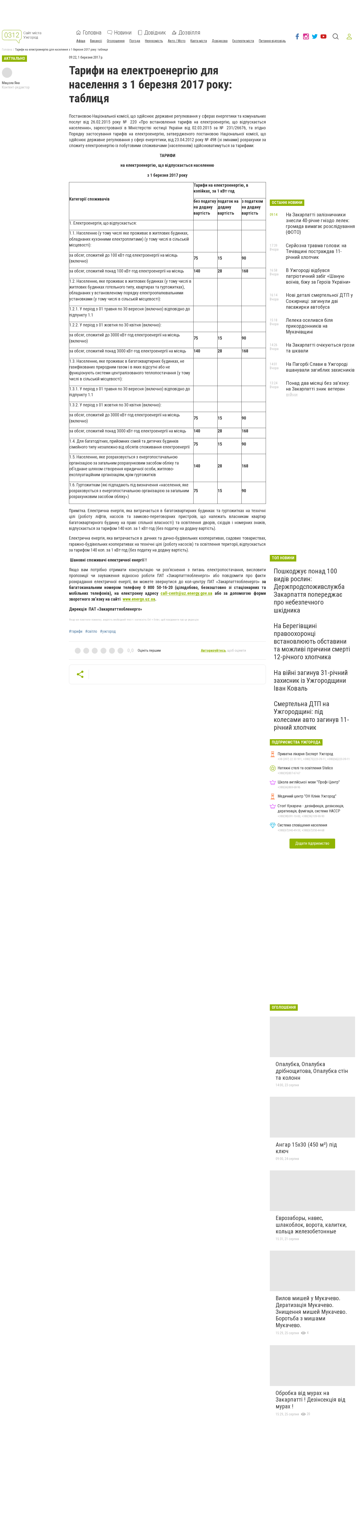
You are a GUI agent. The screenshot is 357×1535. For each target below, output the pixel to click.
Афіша (80, 41)
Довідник (155, 32)
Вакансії (96, 41)
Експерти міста (243, 41)
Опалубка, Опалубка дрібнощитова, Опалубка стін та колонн (312, 1071)
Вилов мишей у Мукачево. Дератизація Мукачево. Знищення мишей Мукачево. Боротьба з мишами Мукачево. (311, 1311)
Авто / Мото (177, 41)
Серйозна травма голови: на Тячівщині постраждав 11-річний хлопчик (316, 251)
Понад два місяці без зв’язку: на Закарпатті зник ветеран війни (317, 389)
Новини (123, 32)
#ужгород (108, 631)
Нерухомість (154, 41)
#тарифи (75, 631)
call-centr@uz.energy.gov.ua (186, 593)
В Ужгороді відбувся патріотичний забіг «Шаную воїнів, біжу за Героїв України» (318, 276)
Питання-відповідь (272, 41)
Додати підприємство (312, 843)
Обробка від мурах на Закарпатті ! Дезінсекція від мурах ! (310, 1400)
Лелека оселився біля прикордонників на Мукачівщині (309, 326)
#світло (91, 631)
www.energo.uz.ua (139, 599)
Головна (92, 32)
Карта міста (198, 41)
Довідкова (220, 41)
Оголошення (116, 41)
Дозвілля (189, 32)
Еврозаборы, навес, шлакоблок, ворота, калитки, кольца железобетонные (311, 1225)
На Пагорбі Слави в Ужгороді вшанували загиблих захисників (320, 367)
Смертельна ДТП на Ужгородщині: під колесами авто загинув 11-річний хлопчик (311, 715)
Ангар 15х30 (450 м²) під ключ (306, 1148)
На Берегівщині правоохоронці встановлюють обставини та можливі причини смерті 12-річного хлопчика (312, 641)
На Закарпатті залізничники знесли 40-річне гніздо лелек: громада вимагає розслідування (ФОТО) (320, 223)
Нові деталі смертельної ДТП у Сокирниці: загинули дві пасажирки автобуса (319, 301)
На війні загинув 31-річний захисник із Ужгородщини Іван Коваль (311, 680)
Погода (134, 41)
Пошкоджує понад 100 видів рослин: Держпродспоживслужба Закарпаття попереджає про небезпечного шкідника (309, 590)
